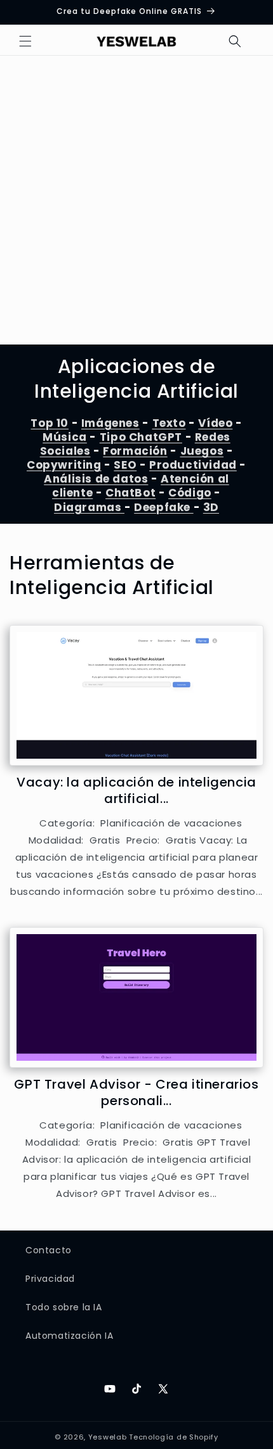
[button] (25, 41)
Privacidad (50, 1278)
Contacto (48, 1250)
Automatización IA (69, 1335)
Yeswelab (107, 1437)
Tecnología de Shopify (173, 1437)
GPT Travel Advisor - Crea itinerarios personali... (136, 1092)
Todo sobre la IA (63, 1307)
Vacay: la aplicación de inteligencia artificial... (136, 790)
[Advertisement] (136, 202)
